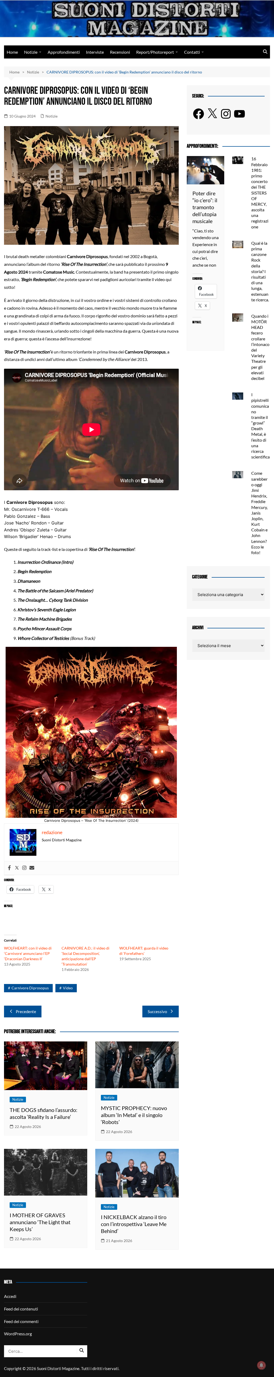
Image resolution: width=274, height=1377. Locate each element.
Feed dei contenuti (21, 1308)
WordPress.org (18, 1333)
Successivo (157, 1011)
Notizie (30, 52)
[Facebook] (9, 868)
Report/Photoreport (155, 52)
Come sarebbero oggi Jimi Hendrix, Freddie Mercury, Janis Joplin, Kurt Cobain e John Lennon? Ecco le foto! (259, 512)
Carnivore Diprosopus (30, 988)
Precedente (26, 1011)
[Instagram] (24, 868)
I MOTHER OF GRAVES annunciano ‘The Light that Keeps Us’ (40, 1222)
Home (12, 52)
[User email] (31, 868)
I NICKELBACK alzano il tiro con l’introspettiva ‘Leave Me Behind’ (133, 1224)
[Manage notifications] (261, 1365)
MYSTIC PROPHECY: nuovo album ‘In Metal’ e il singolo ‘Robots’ (134, 1115)
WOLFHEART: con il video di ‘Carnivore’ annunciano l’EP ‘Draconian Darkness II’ (28, 953)
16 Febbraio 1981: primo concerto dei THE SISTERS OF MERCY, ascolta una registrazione (259, 192)
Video (68, 988)
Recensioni (120, 52)
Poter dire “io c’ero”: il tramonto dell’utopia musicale (204, 207)
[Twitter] (16, 868)
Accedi (10, 1296)
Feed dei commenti (21, 1321)
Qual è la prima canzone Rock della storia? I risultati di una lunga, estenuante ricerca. (260, 271)
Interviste (95, 52)
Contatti (192, 52)
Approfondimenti (64, 52)
